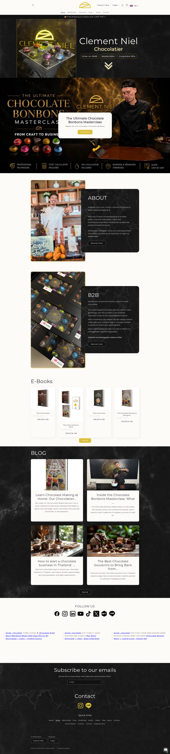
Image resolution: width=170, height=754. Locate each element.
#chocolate (44, 633)
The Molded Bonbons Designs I (127, 414)
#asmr (93, 636)
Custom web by (50, 748)
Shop (74, 720)
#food (8, 636)
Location (81, 724)
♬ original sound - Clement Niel (133, 639)
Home (58, 720)
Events (90, 720)
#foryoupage (11, 639)
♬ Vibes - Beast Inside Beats (87, 639)
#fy (47, 636)
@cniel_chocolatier (14, 633)
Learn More (85, 132)
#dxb (30, 636)
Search (51, 720)
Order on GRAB (89, 56)
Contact (89, 724)
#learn (116, 639)
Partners (117, 720)
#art (88, 636)
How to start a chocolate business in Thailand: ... (57, 563)
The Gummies (99, 413)
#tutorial (160, 636)
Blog (103, 720)
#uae (35, 636)
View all (85, 440)
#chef (52, 633)
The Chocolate (42, 413)
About (109, 720)
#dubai (24, 636)
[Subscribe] (100, 682)
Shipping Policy (99, 724)
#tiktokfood (16, 636)
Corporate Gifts (127, 56)
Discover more (97, 243)
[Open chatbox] (165, 750)
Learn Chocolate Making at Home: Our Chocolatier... (57, 497)
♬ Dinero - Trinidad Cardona (29, 639)
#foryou (41, 636)
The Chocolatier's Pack (71, 426)
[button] (33, 5)
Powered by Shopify (64, 748)
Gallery (97, 720)
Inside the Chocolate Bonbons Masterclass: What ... (113, 498)
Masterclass (108, 56)
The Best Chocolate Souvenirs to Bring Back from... (113, 565)
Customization (70, 724)
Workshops (82, 720)
